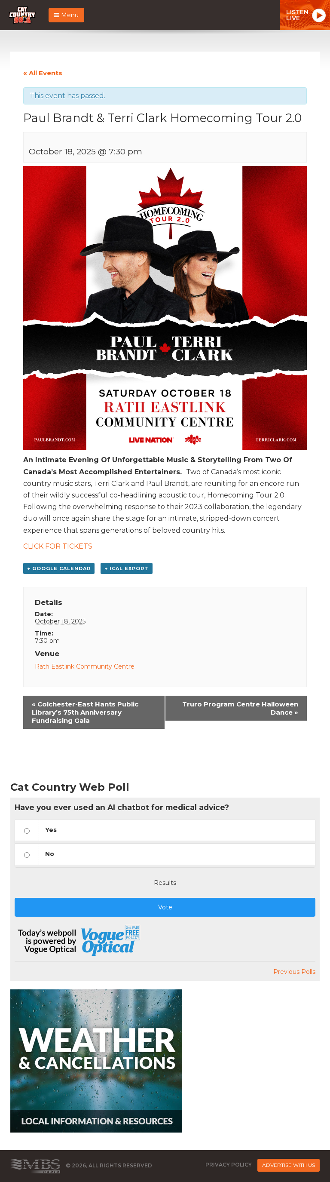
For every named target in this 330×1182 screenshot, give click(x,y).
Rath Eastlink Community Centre (84, 666)
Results (165, 883)
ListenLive (297, 15)
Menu (69, 15)
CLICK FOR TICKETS (57, 546)
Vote (165, 907)
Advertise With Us (288, 1165)
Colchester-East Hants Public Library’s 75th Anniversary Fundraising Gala (85, 712)
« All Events (42, 73)
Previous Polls (294, 972)
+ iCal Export (126, 568)
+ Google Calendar (59, 568)
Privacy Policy (228, 1164)
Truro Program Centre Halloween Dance (240, 708)
